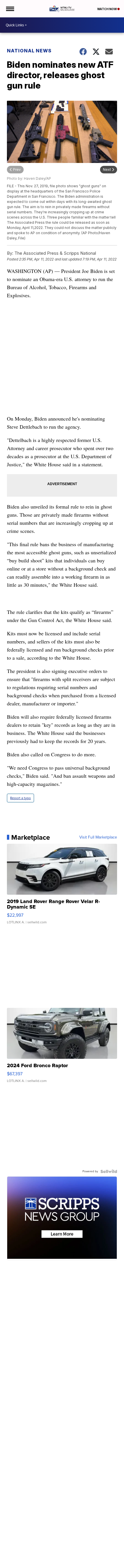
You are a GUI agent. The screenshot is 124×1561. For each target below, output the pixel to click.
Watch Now (107, 9)
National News (29, 51)
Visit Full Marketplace (98, 837)
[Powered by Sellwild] (108, 1171)
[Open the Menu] (9, 8)
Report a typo (20, 798)
